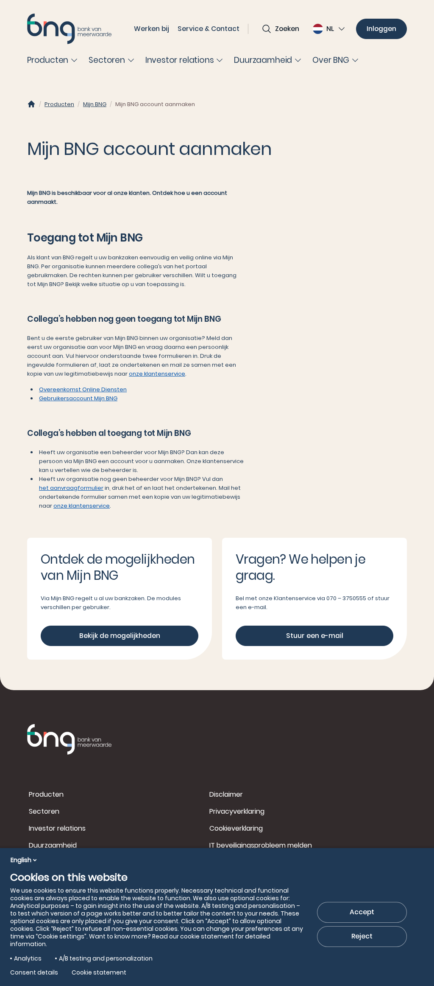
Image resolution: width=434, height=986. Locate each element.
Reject (362, 936)
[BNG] (69, 29)
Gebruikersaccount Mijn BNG (78, 398)
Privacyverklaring (236, 811)
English (21, 860)
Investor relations (57, 828)
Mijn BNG (94, 104)
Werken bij (151, 28)
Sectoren (44, 811)
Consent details (34, 972)
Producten (59, 104)
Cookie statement (99, 972)
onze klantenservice (157, 374)
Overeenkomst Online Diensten (83, 389)
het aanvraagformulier (71, 488)
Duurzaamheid (53, 845)
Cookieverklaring (236, 828)
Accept (362, 911)
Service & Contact (208, 28)
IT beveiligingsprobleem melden (260, 845)
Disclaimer (226, 794)
